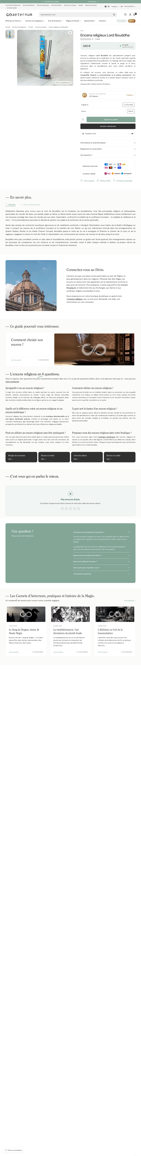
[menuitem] (14, 5)
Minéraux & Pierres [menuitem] (13, 21)
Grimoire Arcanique (70, 5)
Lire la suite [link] (15, 360)
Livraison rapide (12, 8)
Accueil (8, 27)
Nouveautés (121, 21)
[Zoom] (70, 32)
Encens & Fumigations (19, 27)
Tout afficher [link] (129, 600)
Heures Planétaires (29, 5)
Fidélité (131, 21)
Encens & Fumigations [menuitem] (34, 21)
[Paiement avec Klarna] (129, 133)
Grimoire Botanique (43, 5)
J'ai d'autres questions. (82, 574)
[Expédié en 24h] (132, 133)
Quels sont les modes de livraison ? (87, 555)
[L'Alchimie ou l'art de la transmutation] (115, 614)
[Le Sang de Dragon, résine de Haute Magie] (26, 614)
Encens (31, 27)
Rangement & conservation (91, 149)
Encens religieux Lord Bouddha (58, 27)
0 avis (97, 39)
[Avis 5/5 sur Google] (131, 133)
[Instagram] (108, 6)
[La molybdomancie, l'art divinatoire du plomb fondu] (70, 614)
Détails (12, 204)
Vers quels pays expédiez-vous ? (86, 568)
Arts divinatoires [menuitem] (54, 21)
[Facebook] (105, 6)
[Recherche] (114, 14)
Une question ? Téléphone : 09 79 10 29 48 (76, 2)
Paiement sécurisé (91, 5)
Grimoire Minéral (56, 5)
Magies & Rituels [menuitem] (72, 21)
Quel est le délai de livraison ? (85, 561)
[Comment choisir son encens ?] (94, 349)
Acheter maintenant (108, 126)
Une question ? (86, 155)
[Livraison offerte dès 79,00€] (134, 133)
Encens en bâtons (40, 27)
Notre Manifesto (31, 204)
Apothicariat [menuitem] (89, 21)
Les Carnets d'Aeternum (13, 5)
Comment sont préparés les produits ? (88, 532)
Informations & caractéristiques (93, 143)
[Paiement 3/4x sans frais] (130, 133)
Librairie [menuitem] (102, 21)
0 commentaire (43, 360)
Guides (80, 5)
